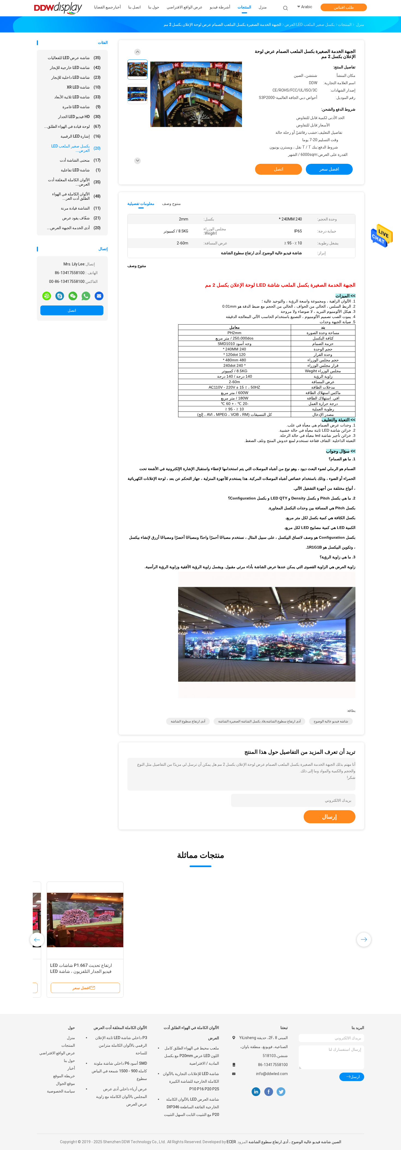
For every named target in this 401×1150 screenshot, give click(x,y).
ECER (231, 1142)
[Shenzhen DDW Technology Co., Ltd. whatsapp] (86, 295)
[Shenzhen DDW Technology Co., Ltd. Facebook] (268, 1092)
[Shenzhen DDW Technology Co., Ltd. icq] (46, 295)
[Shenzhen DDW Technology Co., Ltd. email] (99, 295)
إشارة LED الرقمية (81, 136)
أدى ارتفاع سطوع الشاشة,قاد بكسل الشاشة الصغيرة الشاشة (259, 721)
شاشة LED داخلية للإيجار (76, 77)
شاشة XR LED (84, 87)
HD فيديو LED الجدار (79, 116)
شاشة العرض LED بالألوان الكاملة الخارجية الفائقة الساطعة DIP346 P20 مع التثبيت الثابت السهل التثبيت (191, 1107)
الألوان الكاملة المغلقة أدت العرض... (74, 182)
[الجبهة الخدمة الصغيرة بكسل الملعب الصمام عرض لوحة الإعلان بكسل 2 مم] (196, 95)
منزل (71, 1038)
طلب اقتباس (344, 7)
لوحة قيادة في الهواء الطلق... (72, 126)
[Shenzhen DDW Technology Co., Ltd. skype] (59, 295)
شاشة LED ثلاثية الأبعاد (77, 97)
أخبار (71, 1068)
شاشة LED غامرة (81, 107)
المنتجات (68, 1045)
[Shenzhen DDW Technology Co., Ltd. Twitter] (281, 1092)
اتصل (72, 310)
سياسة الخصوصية (61, 1091)
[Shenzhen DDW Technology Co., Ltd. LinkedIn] (256, 1092)
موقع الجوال (65, 1083)
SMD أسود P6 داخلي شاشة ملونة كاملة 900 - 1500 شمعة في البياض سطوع (119, 1071)
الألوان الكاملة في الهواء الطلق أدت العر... (76, 196)
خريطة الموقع (64, 1076)
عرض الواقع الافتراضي (57, 1053)
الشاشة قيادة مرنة (81, 208)
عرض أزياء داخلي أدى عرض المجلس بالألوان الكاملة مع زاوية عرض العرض (121, 1096)
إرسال (329, 816)
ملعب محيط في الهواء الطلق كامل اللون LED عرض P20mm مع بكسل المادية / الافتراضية (191, 1056)
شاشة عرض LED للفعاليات (74, 58)
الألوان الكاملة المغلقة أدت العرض (120, 1027)
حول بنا (69, 1060)
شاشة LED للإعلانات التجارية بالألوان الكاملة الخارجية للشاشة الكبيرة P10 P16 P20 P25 (191, 1081)
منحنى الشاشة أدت (80, 160)
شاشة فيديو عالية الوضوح (331, 721)
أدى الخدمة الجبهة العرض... (74, 228)
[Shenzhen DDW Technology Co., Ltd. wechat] (72, 295)
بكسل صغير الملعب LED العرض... (76, 148)
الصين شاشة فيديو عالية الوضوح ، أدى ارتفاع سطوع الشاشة (295, 1142)
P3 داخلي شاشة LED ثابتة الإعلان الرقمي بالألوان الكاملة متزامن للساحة (121, 1045)
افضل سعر (329, 169)
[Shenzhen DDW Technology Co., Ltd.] (58, 8)
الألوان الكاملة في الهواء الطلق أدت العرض (191, 1032)
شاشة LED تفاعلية (81, 170)
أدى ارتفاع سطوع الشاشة (188, 721)
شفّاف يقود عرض (81, 218)
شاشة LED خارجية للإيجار (75, 67)
